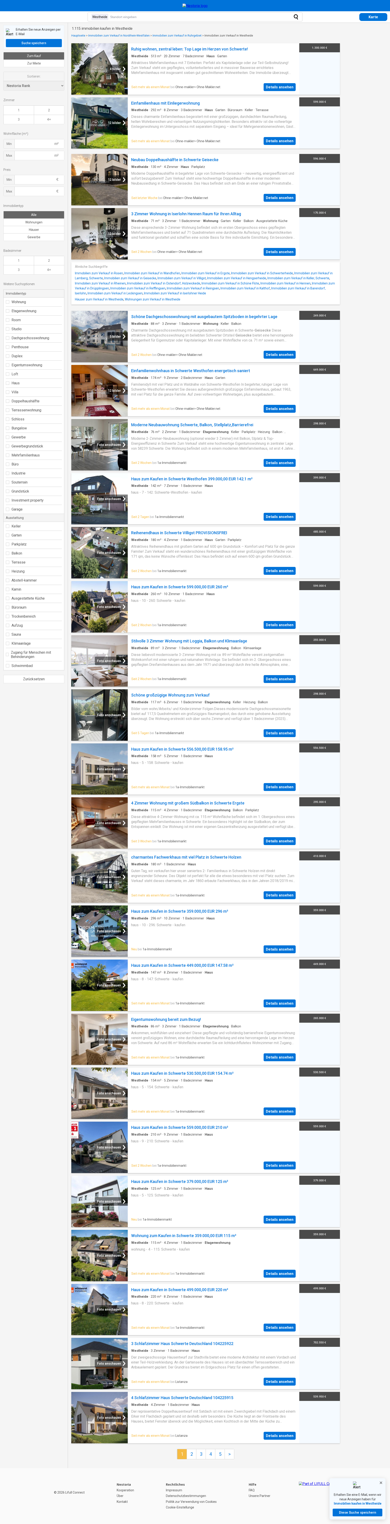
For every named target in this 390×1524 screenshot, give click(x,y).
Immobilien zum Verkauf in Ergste (205, 273)
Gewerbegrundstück (27, 446)
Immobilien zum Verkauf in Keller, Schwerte (298, 278)
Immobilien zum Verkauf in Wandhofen (152, 273)
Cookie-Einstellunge (180, 1507)
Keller (16, 526)
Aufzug (17, 625)
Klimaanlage (21, 643)
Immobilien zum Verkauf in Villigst (182, 278)
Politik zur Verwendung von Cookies (191, 1501)
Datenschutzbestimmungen (186, 1496)
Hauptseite (78, 35)
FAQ (252, 1490)
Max (9, 155)
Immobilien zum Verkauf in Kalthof (245, 288)
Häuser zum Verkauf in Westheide (99, 299)
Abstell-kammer (24, 580)
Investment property (28, 500)
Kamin (16, 589)
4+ (49, 119)
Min (9, 144)
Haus (16, 383)
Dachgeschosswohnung (30, 338)
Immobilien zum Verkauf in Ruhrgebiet (177, 35)
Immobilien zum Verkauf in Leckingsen (115, 293)
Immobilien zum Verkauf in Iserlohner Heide (175, 293)
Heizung (18, 571)
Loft (15, 374)
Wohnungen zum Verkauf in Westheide (152, 299)
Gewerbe (34, 237)
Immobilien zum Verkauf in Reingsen (193, 288)
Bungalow (19, 428)
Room (16, 320)
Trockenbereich (24, 616)
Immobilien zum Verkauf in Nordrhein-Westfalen (119, 35)
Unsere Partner (259, 1496)
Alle (34, 215)
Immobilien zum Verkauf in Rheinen (100, 283)
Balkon (17, 553)
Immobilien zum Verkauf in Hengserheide (236, 278)
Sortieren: (34, 76)
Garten (17, 535)
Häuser (34, 229)
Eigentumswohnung (27, 365)
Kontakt (122, 1501)
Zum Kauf (34, 56)
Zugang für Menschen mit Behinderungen (31, 654)
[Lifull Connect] (319, 1496)
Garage (17, 509)
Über (120, 1496)
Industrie (19, 473)
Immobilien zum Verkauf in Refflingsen (137, 288)
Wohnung (19, 302)
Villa (15, 392)
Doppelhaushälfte (25, 401)
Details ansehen (279, 87)
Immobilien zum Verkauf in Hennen (285, 283)
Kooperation (125, 1490)
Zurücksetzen (34, 679)
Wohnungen (33, 222)
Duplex (17, 356)
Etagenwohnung (24, 311)
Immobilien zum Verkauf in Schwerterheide (262, 273)
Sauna (16, 634)
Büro (15, 464)
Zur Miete (34, 63)
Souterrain (20, 482)
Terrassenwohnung (26, 410)
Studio (17, 329)
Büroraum (19, 607)
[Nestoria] (195, 6)
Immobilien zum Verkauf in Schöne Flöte (230, 283)
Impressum (174, 1490)
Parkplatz (19, 544)
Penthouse (20, 347)
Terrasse (19, 562)
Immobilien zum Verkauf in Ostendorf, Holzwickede (163, 283)
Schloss (18, 419)
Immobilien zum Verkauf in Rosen (99, 273)
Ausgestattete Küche (28, 598)
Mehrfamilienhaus (26, 455)
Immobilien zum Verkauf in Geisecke (130, 278)
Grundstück (20, 491)
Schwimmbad (22, 666)
